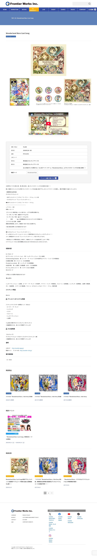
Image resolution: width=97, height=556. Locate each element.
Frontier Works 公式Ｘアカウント (52, 518)
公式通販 (91, 9)
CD (15, 18)
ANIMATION (14, 9)
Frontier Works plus (70, 521)
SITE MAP (25, 519)
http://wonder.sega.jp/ (18, 348)
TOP (12, 18)
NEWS (5, 9)
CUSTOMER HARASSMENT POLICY (31, 517)
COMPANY (82, 9)
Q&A (12, 522)
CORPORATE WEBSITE (28, 522)
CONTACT (13, 519)
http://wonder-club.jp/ (26, 350)
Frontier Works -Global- (60, 518)
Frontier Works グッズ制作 (52, 524)
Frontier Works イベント (52, 529)
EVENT (53, 9)
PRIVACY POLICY (26, 515)
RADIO (73, 9)
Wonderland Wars (32, 172)
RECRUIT (13, 517)
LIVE (43, 9)
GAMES (63, 9)
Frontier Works (70, 517)
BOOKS (24, 9)
